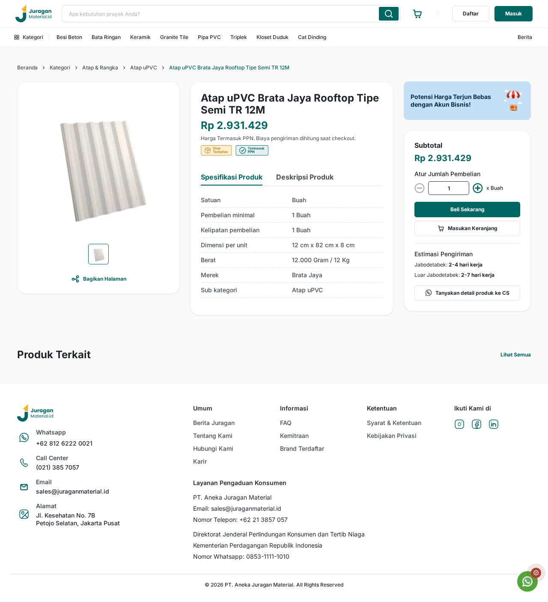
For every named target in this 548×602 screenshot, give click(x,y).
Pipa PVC (209, 37)
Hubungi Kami (213, 448)
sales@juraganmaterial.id (72, 491)
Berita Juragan (214, 422)
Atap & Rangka (100, 67)
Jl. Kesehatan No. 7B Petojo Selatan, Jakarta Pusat (78, 519)
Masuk (513, 13)
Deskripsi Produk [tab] (305, 177)
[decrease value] (419, 188)
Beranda (27, 67)
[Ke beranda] (33, 13)
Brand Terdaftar (302, 448)
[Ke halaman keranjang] (417, 14)
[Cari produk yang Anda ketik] (389, 14)
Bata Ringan (106, 37)
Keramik (140, 37)
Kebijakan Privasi (392, 435)
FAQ (286, 422)
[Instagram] (459, 425)
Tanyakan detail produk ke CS (472, 293)
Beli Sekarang (467, 209)
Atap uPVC (143, 67)
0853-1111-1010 (267, 556)
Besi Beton (69, 37)
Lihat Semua (515, 354)
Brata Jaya (307, 275)
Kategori (33, 37)
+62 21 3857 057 (263, 519)
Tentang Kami (212, 435)
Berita (525, 37)
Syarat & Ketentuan (394, 422)
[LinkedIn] (493, 425)
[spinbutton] (448, 188)
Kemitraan (294, 435)
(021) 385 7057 (57, 467)
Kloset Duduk (272, 37)
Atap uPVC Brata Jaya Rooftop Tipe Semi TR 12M (229, 67)
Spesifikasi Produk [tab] (231, 177)
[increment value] (478, 188)
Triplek (238, 37)
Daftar (471, 13)
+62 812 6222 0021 (64, 443)
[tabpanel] (292, 245)
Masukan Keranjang (472, 228)
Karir (200, 461)
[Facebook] (476, 425)
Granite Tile (174, 37)
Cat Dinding (312, 37)
